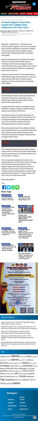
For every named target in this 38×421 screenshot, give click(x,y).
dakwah (21, 360)
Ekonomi (4, 363)
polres (20, 371)
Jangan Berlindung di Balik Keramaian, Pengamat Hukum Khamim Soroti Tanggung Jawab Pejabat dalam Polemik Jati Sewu (18, 344)
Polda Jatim (11, 371)
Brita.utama (34, 356)
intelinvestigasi (33, 363)
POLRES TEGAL (9, 373)
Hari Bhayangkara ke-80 (15, 363)
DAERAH (22, 13)
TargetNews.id (11, 380)
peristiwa (3, 371)
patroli (28, 368)
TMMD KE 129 (27, 380)
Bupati (1, 360)
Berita (15, 356)
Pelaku (32, 368)
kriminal (2, 368)
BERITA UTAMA (13, 13)
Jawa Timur (14, 366)
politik (17, 371)
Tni (34, 380)
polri (16, 373)
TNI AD (3, 383)
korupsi (35, 366)
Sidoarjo (17, 376)
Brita (29, 356)
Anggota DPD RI (6, 356)
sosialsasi (30, 376)
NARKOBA (10, 368)
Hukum (25, 362)
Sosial (22, 376)
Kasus (20, 366)
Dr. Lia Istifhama (28, 360)
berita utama (23, 356)
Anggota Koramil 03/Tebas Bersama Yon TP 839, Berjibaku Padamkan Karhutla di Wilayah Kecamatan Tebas (17, 337)
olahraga (22, 368)
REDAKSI (4, 13)
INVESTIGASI (12, 406)
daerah (15, 359)
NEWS (16, 368)
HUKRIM (29, 13)
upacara (9, 383)
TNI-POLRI (23, 406)
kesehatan (28, 365)
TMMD (20, 380)
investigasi (5, 365)
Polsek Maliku (23, 373)
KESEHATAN (24, 409)
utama (16, 383)
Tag (2, 379)
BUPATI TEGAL (7, 360)
